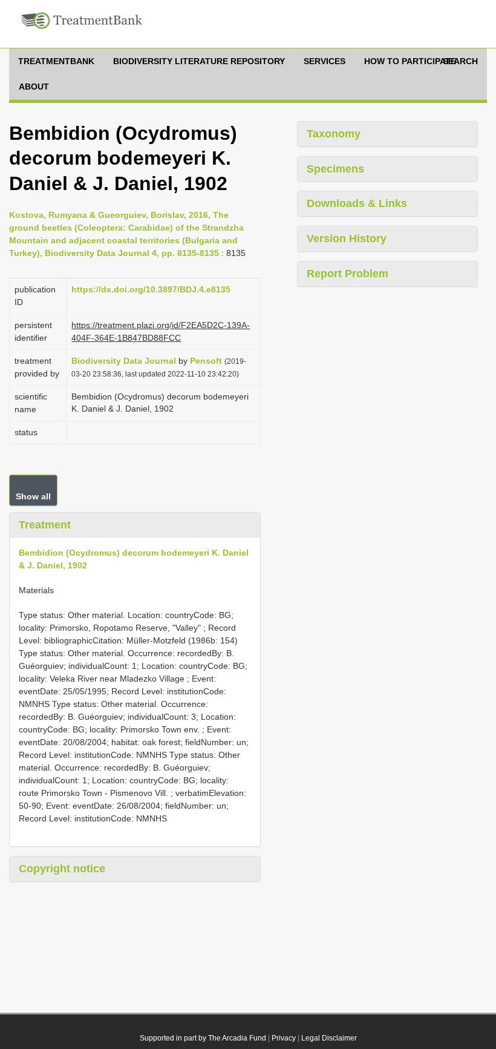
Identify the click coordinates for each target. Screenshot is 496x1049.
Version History (347, 238)
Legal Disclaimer (329, 1038)
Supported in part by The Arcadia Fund (203, 1038)
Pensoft (206, 361)
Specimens (335, 169)
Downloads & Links (357, 203)
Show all (33, 496)
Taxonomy (334, 134)
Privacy (284, 1038)
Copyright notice (62, 869)
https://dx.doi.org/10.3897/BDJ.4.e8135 (150, 289)
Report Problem (347, 274)
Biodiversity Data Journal (123, 361)
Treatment (45, 525)
